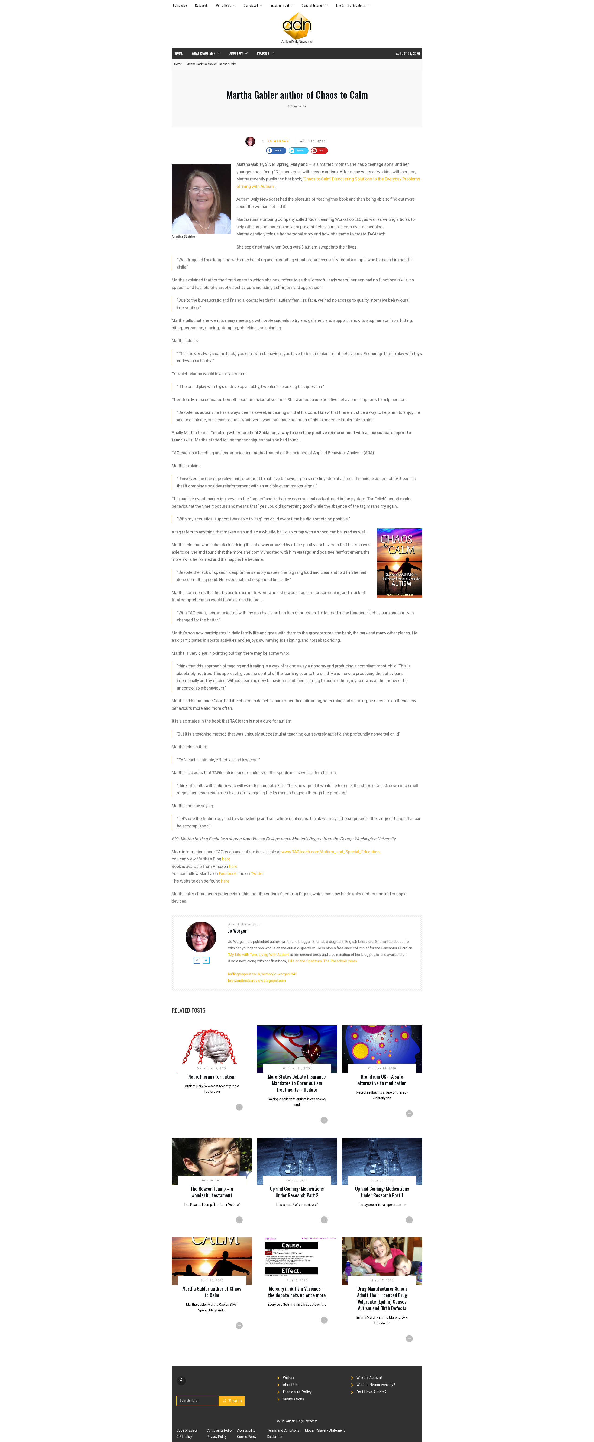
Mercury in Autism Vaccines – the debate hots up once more (297, 1291)
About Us (290, 1385)
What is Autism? (369, 1377)
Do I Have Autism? (371, 1392)
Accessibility (246, 1430)
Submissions (293, 1399)
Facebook (228, 873)
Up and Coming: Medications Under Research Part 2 (297, 1192)
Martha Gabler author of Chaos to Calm (297, 94)
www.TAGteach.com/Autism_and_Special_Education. (331, 851)
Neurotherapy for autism (212, 1076)
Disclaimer (275, 1437)
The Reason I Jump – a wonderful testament (211, 1192)
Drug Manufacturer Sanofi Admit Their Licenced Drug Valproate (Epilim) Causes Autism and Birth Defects (382, 1298)
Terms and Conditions (283, 1430)
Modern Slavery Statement (325, 1430)
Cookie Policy (246, 1437)
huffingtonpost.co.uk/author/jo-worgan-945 (262, 974)
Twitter (257, 873)
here (226, 859)
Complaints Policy (220, 1430)
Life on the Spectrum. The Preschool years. (323, 961)
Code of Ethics (187, 1430)
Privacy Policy (217, 1437)
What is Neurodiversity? (375, 1385)
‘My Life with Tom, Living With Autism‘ (258, 954)
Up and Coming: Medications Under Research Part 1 (382, 1192)
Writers (289, 1377)
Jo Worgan (278, 141)
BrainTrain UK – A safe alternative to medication (382, 1079)
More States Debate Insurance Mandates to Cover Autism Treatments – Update (297, 1083)
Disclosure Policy (297, 1392)
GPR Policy (184, 1437)
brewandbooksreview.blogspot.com (257, 980)
